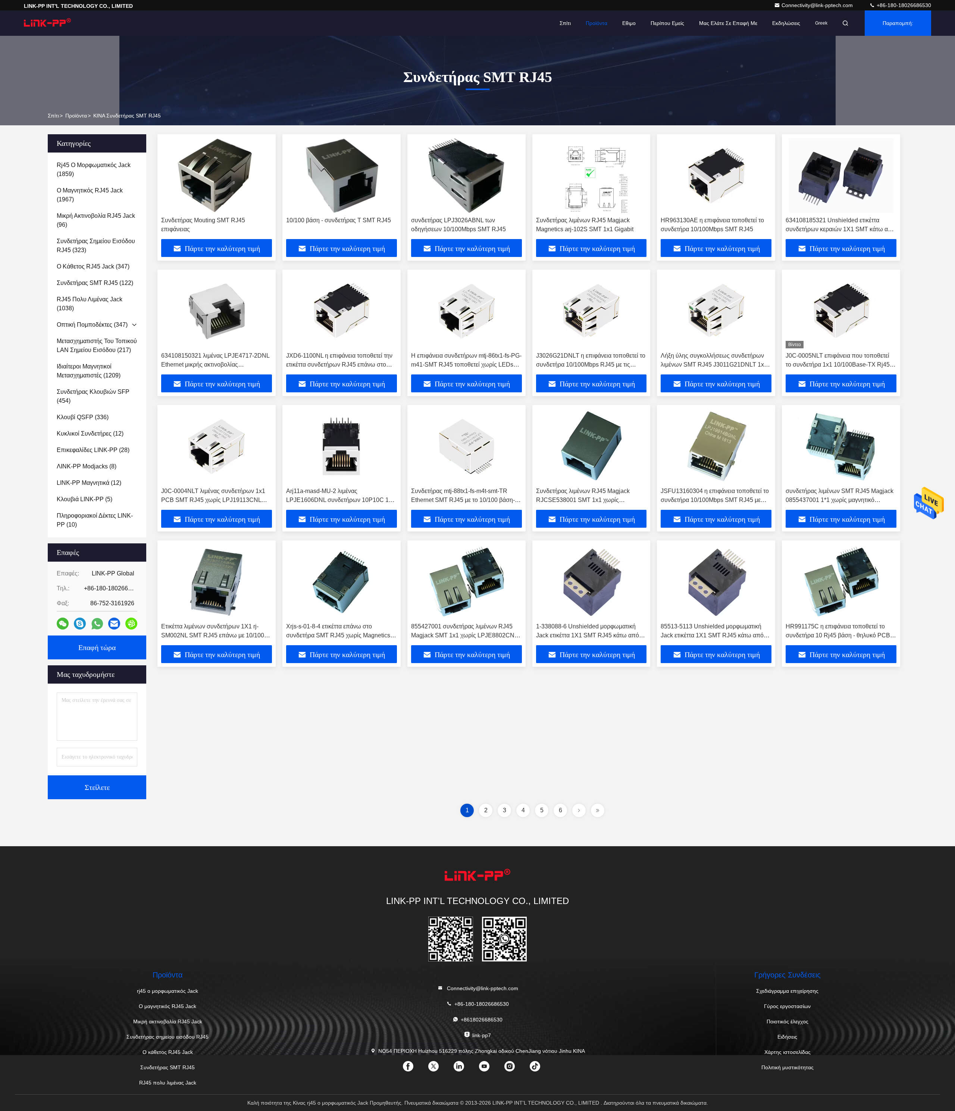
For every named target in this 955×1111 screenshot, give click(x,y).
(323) (96, 245)
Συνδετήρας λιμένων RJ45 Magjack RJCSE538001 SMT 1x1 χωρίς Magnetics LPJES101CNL (583, 500)
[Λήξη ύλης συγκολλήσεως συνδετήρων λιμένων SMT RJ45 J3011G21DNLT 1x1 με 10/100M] (716, 310)
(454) (93, 396)
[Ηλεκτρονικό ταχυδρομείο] (114, 623)
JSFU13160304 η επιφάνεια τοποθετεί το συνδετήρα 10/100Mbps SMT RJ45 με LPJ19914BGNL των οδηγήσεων (715, 500)
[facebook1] (414, 1069)
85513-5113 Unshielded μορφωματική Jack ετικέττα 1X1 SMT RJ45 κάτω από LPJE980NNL (712, 635)
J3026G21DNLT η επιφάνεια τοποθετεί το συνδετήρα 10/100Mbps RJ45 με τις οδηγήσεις (590, 364)
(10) (95, 520)
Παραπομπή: (898, 23)
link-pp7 (481, 1035)
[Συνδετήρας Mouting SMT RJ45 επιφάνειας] (216, 175)
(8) (86, 466)
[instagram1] (515, 1069)
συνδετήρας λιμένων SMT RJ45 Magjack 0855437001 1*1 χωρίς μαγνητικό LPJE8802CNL (839, 500)
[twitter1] (439, 1069)
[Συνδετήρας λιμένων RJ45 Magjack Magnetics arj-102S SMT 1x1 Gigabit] (591, 175)
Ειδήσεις (787, 1037)
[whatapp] (97, 623)
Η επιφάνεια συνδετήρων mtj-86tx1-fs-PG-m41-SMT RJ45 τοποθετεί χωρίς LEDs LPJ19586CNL (466, 364)
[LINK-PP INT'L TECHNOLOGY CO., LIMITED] (47, 23)
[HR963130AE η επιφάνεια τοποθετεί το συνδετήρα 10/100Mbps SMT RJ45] (716, 175)
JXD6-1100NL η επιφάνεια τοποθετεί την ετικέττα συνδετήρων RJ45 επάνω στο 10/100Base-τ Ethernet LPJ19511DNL (339, 364)
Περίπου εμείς (667, 23)
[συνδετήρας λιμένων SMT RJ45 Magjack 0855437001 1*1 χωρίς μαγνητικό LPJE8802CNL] (841, 446)
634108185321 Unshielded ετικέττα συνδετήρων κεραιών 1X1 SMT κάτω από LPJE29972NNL (840, 229)
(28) (93, 450)
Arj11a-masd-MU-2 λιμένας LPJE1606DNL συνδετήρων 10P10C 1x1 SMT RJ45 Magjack (340, 500)
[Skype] (80, 623)
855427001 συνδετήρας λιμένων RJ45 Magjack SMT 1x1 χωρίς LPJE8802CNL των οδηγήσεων (464, 635)
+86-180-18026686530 (903, 5)
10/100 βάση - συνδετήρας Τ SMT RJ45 (338, 220)
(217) (97, 345)
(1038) (89, 303)
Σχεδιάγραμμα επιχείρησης (787, 991)
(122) (95, 283)
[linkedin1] (465, 1069)
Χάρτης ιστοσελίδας (787, 1052)
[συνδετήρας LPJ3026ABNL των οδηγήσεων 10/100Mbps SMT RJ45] (466, 175)
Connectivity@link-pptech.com (818, 5)
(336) (83, 417)
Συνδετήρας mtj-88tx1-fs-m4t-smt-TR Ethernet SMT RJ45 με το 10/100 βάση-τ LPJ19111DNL (464, 500)
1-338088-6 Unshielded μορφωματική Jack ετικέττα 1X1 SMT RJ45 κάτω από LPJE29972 (587, 635)
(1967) (90, 195)
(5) (84, 499)
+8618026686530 (481, 1020)
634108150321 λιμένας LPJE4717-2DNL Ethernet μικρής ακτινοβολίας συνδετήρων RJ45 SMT (215, 364)
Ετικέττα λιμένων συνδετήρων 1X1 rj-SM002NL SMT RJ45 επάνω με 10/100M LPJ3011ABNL (215, 635)
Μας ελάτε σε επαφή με (728, 23)
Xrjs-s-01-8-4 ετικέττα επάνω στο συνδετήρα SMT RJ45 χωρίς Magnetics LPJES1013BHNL (338, 635)
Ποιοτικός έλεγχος (787, 1021)
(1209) (88, 371)
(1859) (94, 169)
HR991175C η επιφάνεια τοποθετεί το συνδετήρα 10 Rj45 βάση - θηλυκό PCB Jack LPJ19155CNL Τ (838, 635)
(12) (90, 433)
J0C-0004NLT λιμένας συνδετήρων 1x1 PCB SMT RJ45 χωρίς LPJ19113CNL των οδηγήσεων (213, 500)
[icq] (131, 623)
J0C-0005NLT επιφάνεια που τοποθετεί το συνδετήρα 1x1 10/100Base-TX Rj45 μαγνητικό (838, 364)
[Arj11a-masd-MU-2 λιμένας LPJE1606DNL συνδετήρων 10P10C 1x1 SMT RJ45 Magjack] (341, 446)
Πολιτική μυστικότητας (787, 1067)
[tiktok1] (541, 1069)
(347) (93, 266)
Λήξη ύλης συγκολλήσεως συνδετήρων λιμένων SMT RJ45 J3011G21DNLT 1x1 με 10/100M (714, 364)
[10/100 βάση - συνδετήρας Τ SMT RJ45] (341, 175)
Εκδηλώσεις (786, 23)
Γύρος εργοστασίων (787, 1006)
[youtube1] (490, 1069)
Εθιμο (629, 23)
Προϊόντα (596, 23)
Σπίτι (565, 23)
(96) (96, 220)
